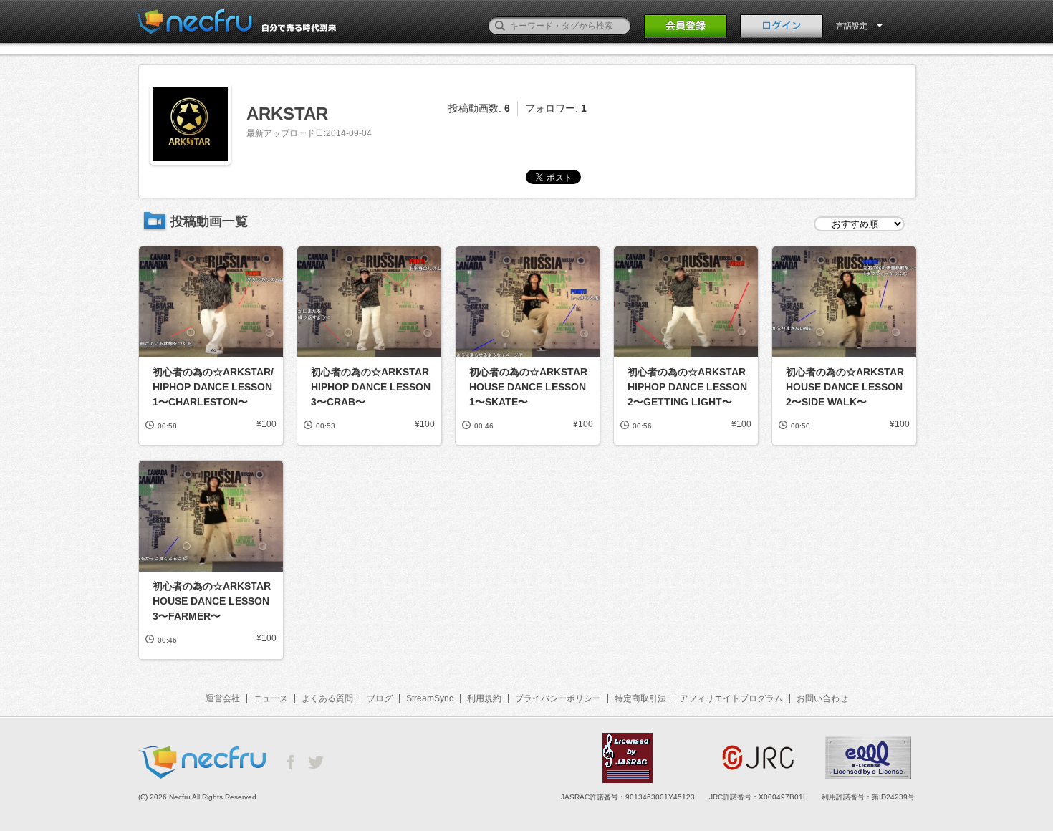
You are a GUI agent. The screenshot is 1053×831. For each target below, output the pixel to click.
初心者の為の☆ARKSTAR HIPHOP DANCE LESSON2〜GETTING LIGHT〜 (687, 387)
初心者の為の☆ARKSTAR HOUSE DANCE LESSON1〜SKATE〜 (528, 387)
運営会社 (223, 698)
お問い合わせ (822, 698)
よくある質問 (327, 698)
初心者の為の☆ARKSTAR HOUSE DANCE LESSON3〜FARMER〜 (212, 601)
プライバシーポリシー (558, 698)
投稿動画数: (479, 108)
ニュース (271, 698)
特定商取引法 (640, 698)
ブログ (380, 698)
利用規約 (484, 698)
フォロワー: (556, 108)
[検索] (500, 26)
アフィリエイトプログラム (731, 698)
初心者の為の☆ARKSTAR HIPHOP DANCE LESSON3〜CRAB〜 (371, 387)
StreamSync (429, 698)
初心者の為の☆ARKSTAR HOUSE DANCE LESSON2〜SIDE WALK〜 (845, 387)
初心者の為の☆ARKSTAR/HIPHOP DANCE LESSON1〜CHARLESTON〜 (213, 387)
